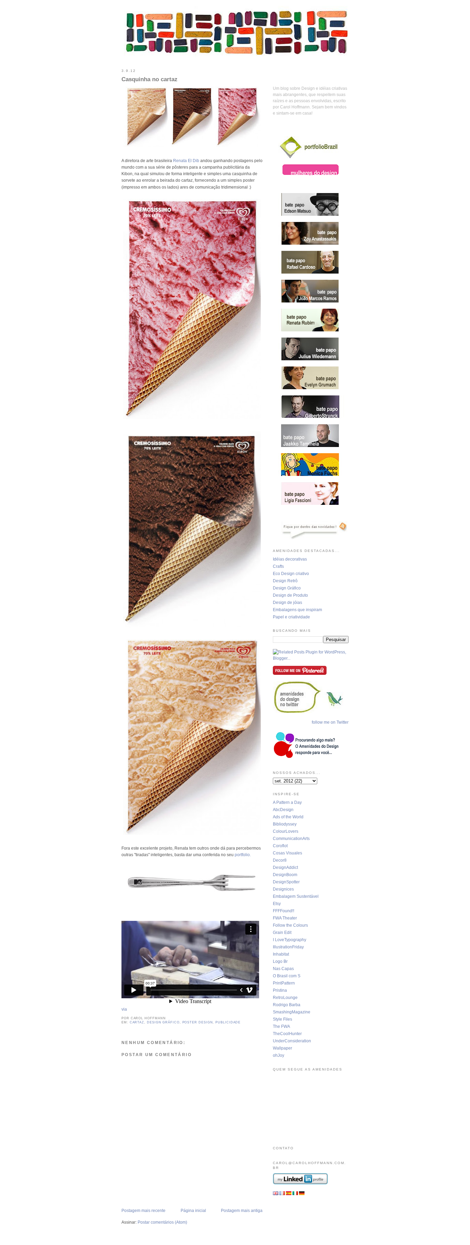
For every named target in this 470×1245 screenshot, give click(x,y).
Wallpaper (282, 1048)
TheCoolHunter (287, 1033)
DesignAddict (285, 867)
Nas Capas (283, 968)
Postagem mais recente (143, 1210)
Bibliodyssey (285, 824)
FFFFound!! (283, 910)
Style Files (282, 1019)
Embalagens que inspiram (297, 609)
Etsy (277, 903)
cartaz (137, 1022)
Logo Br (280, 961)
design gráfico (163, 1022)
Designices (283, 889)
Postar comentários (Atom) (162, 1222)
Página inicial (193, 1210)
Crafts (278, 566)
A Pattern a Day (287, 802)
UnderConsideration (292, 1041)
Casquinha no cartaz (149, 79)
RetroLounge (285, 997)
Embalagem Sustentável (296, 896)
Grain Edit (282, 932)
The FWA (281, 1026)
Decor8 (280, 860)
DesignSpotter (286, 882)
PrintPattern (284, 983)
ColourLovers (285, 831)
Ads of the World (288, 817)
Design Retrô (285, 580)
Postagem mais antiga (242, 1210)
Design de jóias (287, 602)
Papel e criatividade (291, 617)
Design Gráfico (287, 588)
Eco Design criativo (291, 573)
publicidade (228, 1022)
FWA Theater (285, 918)
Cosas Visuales (287, 853)
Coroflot (280, 845)
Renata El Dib (186, 160)
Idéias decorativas (290, 559)
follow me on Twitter (330, 722)
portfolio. (243, 854)
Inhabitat (281, 954)
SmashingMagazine (291, 1012)
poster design (197, 1022)
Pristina (280, 990)
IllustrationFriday (288, 947)
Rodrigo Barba (286, 1004)
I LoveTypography (289, 939)
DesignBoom (285, 874)
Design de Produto (290, 595)
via (124, 1009)
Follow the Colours (290, 925)
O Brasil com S (286, 975)
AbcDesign (283, 809)
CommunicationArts (291, 838)
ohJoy (278, 1055)
